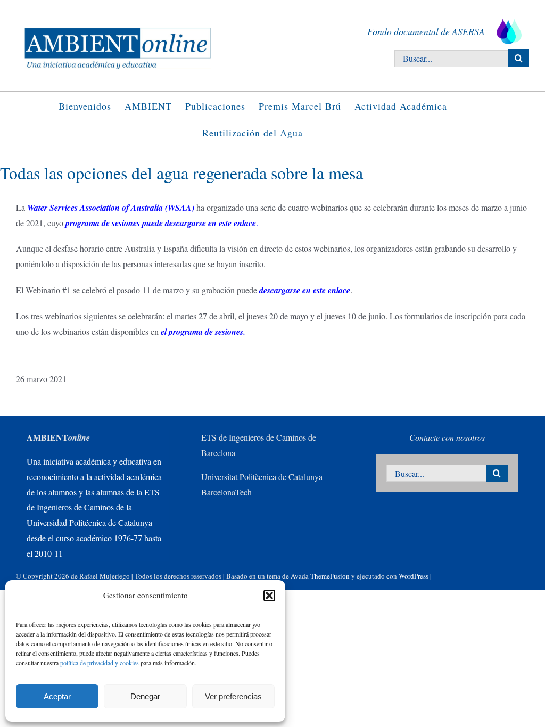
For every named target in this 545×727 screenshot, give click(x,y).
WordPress (413, 576)
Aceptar (57, 696)
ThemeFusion (330, 576)
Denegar (145, 696)
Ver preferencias (233, 696)
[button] (269, 595)
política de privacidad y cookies (99, 662)
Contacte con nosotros (447, 437)
